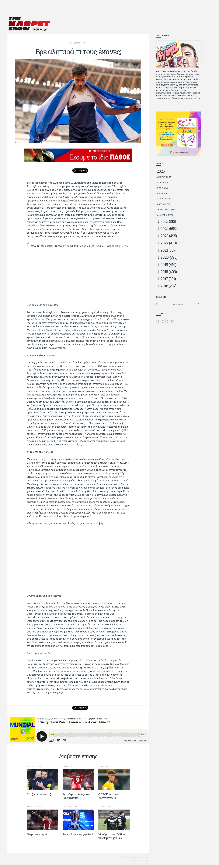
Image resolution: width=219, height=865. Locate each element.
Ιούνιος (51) (162, 187)
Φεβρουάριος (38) (165, 209)
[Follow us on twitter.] (163, 320)
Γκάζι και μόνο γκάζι (39, 794)
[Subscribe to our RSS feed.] (158, 320)
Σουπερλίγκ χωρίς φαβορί (78, 834)
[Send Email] (172, 320)
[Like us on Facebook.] (167, 320)
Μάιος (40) (161, 193)
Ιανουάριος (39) (164, 215)
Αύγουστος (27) (164, 177)
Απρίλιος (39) (163, 198)
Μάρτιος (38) (163, 204)
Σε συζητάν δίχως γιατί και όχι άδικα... (76, 796)
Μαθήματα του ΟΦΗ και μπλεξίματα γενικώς (112, 836)
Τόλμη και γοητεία (38, 834)
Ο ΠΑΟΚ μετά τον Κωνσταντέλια (108, 796)
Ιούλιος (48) (162, 182)
